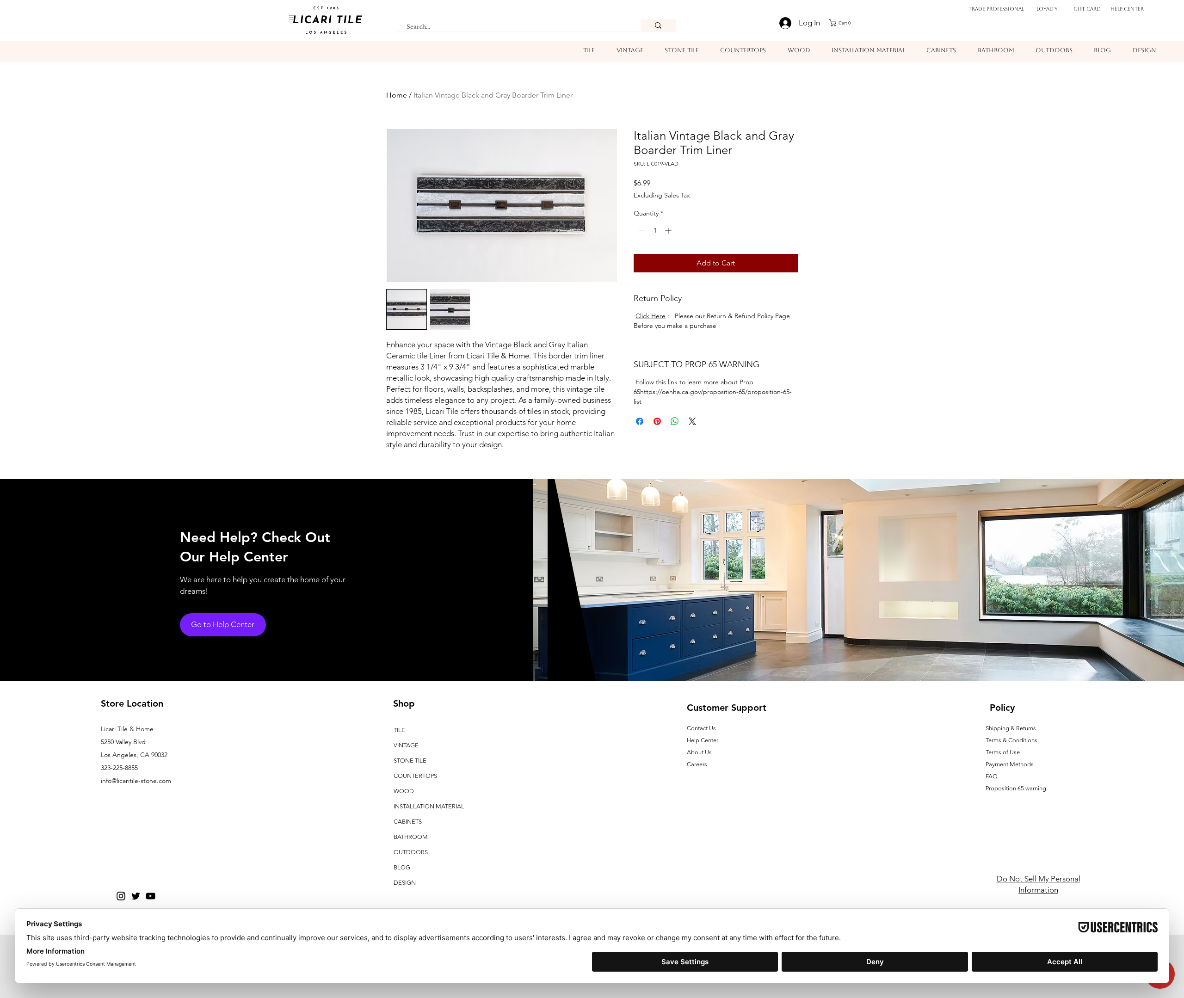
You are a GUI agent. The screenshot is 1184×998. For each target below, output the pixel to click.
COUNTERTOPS (415, 775)
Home (396, 95)
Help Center (1127, 9)
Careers (697, 764)
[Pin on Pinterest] (657, 421)
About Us (699, 752)
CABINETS (408, 821)
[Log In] (780, 23)
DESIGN (405, 882)
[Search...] (658, 25)
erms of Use (1004, 752)
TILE (399, 730)
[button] (842, 22)
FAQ (992, 776)
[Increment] (669, 230)
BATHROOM (411, 836)
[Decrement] (641, 230)
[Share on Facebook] (639, 421)
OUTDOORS (411, 852)
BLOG (402, 867)
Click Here (650, 316)
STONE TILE (410, 760)
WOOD (404, 791)
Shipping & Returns (1011, 728)
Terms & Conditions (1011, 740)
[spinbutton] (655, 230)
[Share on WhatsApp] (674, 421)
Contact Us (701, 728)
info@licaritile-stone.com (136, 780)
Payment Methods (1010, 764)
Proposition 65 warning (1016, 788)
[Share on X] (692, 421)
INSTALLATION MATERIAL (429, 806)
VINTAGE (406, 745)
